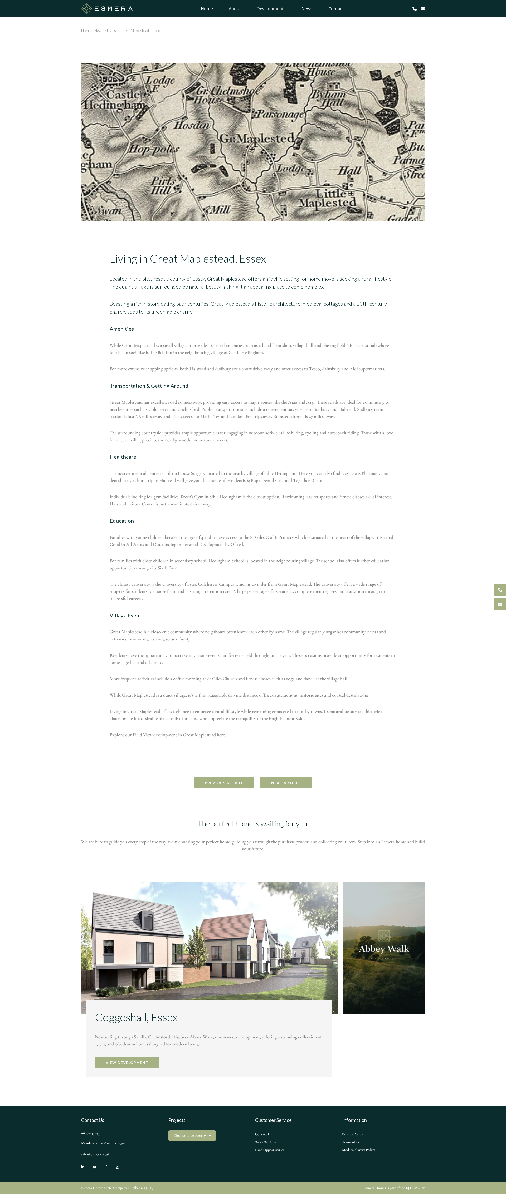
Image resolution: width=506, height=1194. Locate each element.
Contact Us (263, 1134)
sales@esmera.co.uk (95, 1154)
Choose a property (189, 1135)
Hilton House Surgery (184, 473)
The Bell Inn (161, 352)
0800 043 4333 (90, 1133)
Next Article (286, 783)
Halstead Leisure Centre (132, 504)
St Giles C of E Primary (272, 537)
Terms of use (351, 1142)
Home (207, 9)
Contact (336, 9)
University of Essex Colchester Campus (198, 584)
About (235, 9)
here (221, 735)
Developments (271, 9)
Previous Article (224, 783)
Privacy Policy (352, 1134)
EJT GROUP (415, 1188)
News (307, 9)
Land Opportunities (269, 1150)
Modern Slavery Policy (358, 1150)
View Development (127, 1062)
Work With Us (265, 1142)
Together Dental (308, 480)
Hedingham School (226, 561)
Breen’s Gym (192, 497)
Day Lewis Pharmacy (360, 473)
